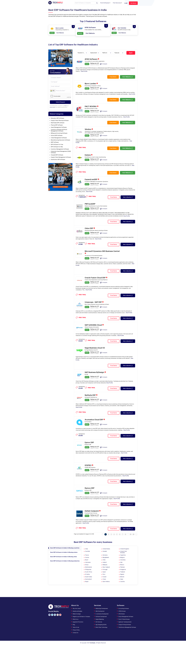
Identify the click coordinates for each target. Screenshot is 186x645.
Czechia (122, 581)
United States (106, 548)
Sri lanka (87, 574)
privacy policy (52, 107)
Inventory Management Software (60, 149)
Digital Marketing (100, 619)
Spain (104, 572)
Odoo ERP (89, 228)
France (87, 555)
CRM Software (122, 611)
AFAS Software (91, 59)
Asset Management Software (59, 127)
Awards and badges (77, 611)
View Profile (84, 71)
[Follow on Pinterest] (60, 615)
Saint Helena (106, 581)
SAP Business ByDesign (95, 372)
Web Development (100, 611)
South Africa (88, 572)
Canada (105, 551)
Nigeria (122, 574)
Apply (131, 52)
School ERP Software (56, 135)
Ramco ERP (89, 488)
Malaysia (105, 564)
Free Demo (113, 76)
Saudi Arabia (88, 576)
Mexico (122, 564)
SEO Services (99, 622)
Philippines (88, 569)
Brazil (86, 559)
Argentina (123, 555)
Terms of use (76, 627)
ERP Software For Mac (57, 146)
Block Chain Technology (101, 627)
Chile (104, 559)
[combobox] (53, 90)
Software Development (101, 616)
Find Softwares (104, 2)
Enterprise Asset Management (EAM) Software (61, 152)
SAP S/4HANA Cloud (93, 325)
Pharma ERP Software (57, 125)
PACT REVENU (91, 106)
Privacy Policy (76, 630)
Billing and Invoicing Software (59, 133)
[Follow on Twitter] (52, 615)
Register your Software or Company (81, 616)
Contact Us (75, 632)
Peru (104, 574)
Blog (74, 624)
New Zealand (106, 567)
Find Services (117, 2)
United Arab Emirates (123, 552)
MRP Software (55, 142)
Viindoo (88, 129)
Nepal (86, 581)
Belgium (122, 557)
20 (133, 534)
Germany (105, 555)
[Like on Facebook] (49, 615)
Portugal (105, 569)
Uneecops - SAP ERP (93, 302)
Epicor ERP (89, 442)
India (86, 548)
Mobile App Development (102, 608)
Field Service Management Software (127, 627)
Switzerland (88, 579)
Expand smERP (91, 179)
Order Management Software (59, 137)
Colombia (122, 559)
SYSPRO (88, 465)
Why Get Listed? (77, 608)
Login (126, 3)
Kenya (86, 564)
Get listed (133, 3)
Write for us (75, 619)
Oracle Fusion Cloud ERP (95, 278)
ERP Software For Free (57, 144)
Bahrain (122, 576)
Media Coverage (77, 613)
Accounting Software (123, 608)
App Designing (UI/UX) (101, 624)
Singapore (123, 569)
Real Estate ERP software (57, 122)
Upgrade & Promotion (78, 622)
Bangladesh (106, 557)
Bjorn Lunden (90, 83)
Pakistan (122, 567)
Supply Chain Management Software (61, 157)
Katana (88, 155)
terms (65, 105)
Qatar (121, 579)
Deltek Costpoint (92, 511)
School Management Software (125, 616)
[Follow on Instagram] (58, 615)
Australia (87, 551)
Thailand (122, 572)
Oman (104, 579)
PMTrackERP (90, 204)
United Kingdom (124, 548)
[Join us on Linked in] (55, 615)
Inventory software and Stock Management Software (59, 130)
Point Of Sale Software (124, 619)
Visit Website (126, 76)
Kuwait (104, 576)
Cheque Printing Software (124, 624)
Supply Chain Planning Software (60, 120)
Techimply (92, 642)
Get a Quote (127, 197)
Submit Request (60, 102)
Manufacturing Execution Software (60, 140)
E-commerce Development (102, 613)
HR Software (121, 613)
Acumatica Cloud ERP (94, 419)
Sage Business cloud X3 (95, 348)
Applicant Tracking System (125, 622)
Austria (87, 557)
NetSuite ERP (90, 395)
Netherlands (88, 567)
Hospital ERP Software (57, 155)
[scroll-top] (183, 637)
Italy (121, 562)
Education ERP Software (57, 118)
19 (130, 534)
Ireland (104, 562)
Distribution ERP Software (58, 159)
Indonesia (87, 562)
